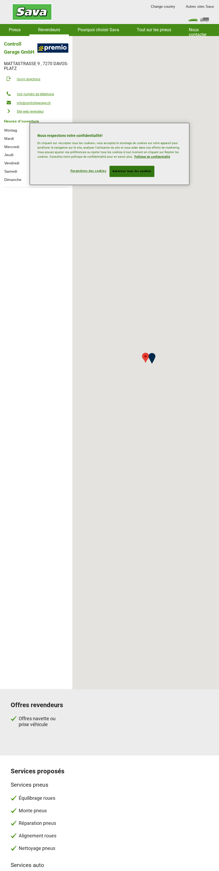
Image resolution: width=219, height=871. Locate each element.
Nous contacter (197, 31)
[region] (109, 153)
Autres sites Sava (200, 7)
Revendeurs (49, 29)
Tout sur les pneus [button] (154, 29)
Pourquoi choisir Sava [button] (98, 29)
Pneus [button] (15, 29)
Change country (163, 7)
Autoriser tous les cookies (131, 171)
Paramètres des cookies (89, 171)
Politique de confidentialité (152, 157)
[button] (152, 358)
